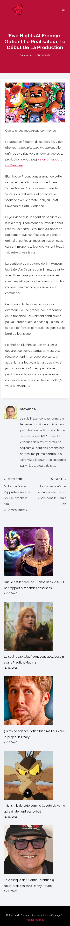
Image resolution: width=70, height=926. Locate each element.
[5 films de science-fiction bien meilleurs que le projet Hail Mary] (35, 700)
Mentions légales (35, 919)
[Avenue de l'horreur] (19, 9)
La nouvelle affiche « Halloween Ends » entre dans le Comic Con (52, 492)
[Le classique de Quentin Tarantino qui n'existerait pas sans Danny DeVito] (35, 849)
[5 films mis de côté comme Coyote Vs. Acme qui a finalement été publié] (35, 775)
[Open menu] (63, 9)
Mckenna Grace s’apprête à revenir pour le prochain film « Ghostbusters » (17, 495)
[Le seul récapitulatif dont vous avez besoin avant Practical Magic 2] (35, 626)
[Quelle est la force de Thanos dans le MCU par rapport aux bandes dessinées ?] (35, 551)
